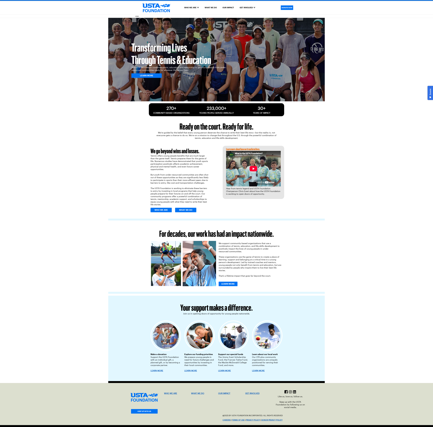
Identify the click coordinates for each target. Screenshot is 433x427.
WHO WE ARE (190, 7)
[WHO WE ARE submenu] (198, 7)
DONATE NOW (287, 7)
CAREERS (227, 420)
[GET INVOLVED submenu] (254, 7)
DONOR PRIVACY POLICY (272, 420)
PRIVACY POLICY (253, 420)
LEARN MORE (190, 371)
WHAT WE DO (211, 7)
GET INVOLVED (246, 7)
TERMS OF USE (238, 420)
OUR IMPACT (228, 7)
